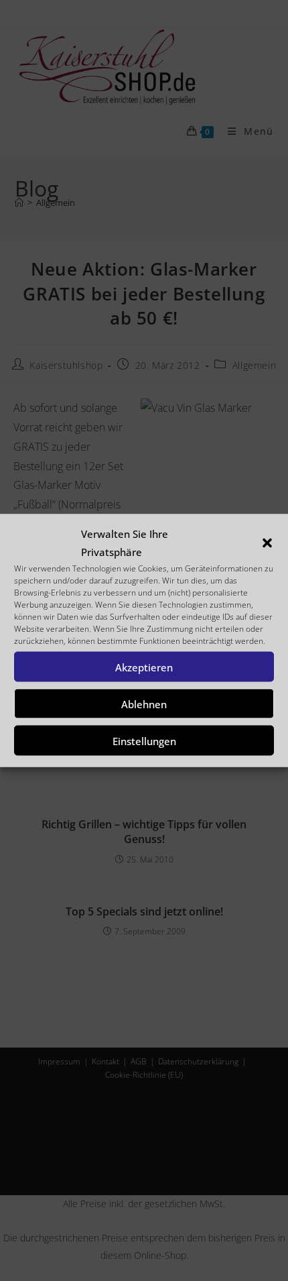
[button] (267, 543)
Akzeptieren (144, 666)
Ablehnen (144, 703)
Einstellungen (144, 740)
